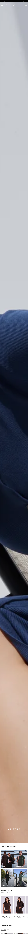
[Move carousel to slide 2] (13, 840)
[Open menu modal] (1, 4)
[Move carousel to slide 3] (15, 840)
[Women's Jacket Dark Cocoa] (19, 905)
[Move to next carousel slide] (19, 840)
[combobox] (8, 4)
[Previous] (4, 1)
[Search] (4, 5)
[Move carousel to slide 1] (11, 840)
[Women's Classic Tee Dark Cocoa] (7, 905)
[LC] (14, 5)
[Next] (23, 1)
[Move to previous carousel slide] (9, 840)
